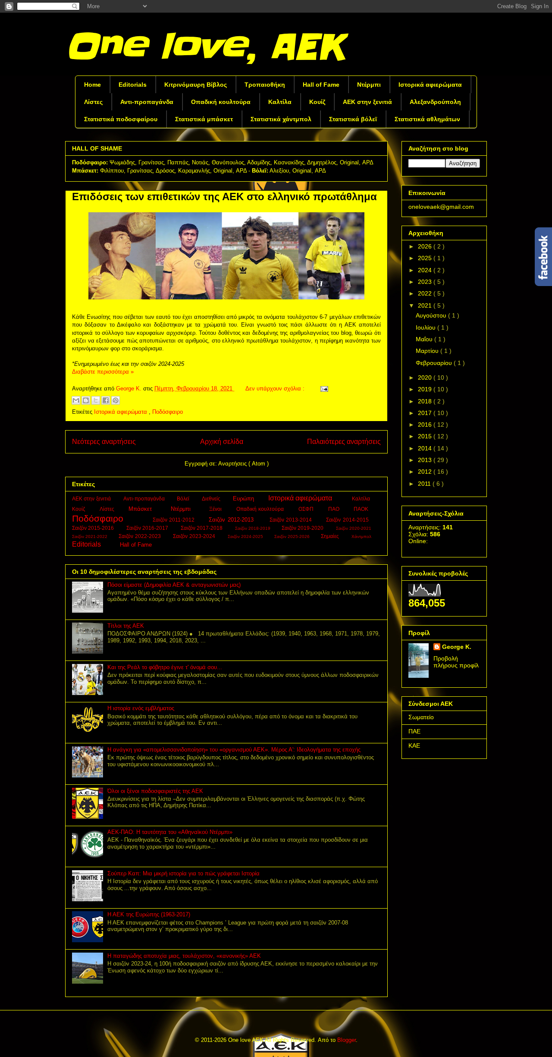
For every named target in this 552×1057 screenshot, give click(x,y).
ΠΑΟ (335, 509)
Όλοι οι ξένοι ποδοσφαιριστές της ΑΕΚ (155, 791)
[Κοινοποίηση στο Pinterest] (115, 400)
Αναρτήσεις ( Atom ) (243, 463)
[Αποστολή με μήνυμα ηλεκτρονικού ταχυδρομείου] (76, 400)
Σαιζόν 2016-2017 (148, 528)
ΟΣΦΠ (307, 509)
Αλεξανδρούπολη (435, 101)
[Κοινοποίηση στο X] (95, 400)
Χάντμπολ (362, 536)
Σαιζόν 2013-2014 (292, 519)
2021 (425, 305)
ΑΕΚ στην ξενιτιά (367, 101)
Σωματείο (421, 717)
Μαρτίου (428, 350)
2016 (425, 424)
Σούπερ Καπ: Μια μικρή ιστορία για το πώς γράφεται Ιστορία (183, 873)
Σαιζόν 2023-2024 (194, 536)
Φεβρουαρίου (435, 362)
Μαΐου (425, 339)
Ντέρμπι (369, 84)
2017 (425, 412)
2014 (425, 448)
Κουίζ (317, 101)
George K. (456, 646)
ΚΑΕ (414, 745)
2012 (425, 471)
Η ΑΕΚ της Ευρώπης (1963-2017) (148, 914)
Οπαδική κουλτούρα (221, 101)
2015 (425, 436)
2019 (425, 389)
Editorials (133, 84)
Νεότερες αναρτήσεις (104, 441)
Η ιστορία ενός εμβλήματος (140, 708)
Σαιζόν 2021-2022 (90, 536)
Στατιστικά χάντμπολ (281, 119)
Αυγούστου (432, 315)
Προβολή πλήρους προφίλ (456, 662)
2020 (425, 377)
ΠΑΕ (414, 731)
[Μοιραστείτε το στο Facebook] (105, 400)
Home (92, 84)
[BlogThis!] (86, 400)
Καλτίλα (280, 101)
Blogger (346, 1040)
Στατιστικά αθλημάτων (427, 119)
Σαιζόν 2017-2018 (202, 528)
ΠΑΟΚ (362, 509)
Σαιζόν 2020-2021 (354, 528)
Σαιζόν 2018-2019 (253, 528)
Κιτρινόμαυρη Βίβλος (195, 84)
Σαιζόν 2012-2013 (232, 519)
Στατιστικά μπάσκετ (204, 119)
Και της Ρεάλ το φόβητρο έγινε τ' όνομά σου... (164, 667)
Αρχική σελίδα (221, 441)
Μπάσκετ (141, 509)
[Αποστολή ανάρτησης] (322, 388)
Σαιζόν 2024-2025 (246, 536)
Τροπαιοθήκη (265, 84)
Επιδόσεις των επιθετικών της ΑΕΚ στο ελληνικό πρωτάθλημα (224, 196)
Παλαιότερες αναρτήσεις (344, 441)
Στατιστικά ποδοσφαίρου (120, 119)
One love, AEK (204, 47)
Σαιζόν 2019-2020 (303, 528)
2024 (425, 270)
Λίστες (93, 101)
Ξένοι (216, 509)
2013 (425, 459)
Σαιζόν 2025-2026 (292, 536)
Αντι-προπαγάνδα (146, 101)
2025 (425, 258)
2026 (425, 246)
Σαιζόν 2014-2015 (348, 519)
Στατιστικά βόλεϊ (353, 119)
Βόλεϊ (184, 498)
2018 (425, 401)
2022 (425, 293)
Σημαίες (330, 536)
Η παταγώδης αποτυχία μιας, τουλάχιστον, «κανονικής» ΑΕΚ (184, 956)
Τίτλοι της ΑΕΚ (125, 626)
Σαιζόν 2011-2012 (175, 519)
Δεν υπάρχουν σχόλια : (275, 388)
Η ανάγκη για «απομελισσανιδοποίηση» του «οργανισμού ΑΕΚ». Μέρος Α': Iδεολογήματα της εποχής (234, 749)
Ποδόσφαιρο (167, 412)
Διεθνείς (212, 498)
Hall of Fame (321, 84)
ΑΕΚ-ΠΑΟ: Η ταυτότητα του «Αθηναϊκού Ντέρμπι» (169, 832)
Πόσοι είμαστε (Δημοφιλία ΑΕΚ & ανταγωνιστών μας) (174, 585)
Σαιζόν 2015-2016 (94, 528)
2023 (425, 281)
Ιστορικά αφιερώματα (430, 84)
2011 (425, 483)
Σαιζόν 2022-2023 (140, 536)
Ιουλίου (426, 327)
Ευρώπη (244, 498)
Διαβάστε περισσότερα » (103, 371)
